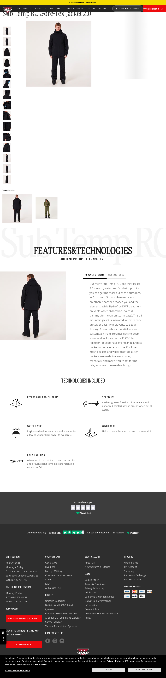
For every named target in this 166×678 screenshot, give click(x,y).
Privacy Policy (114, 661)
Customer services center (59, 575)
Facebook (47, 640)
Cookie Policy (92, 579)
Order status (131, 562)
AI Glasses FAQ (53, 587)
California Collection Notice (99, 596)
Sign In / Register (154, 8)
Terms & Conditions (95, 584)
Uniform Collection (55, 600)
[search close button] (145, 7)
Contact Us (51, 562)
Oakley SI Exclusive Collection (61, 613)
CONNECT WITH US (54, 633)
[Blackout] (17, 208)
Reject (108, 670)
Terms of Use (133, 661)
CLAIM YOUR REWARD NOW (23, 644)
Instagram (54, 640)
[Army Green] (46, 208)
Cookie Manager (39, 664)
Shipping (129, 571)
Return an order (133, 579)
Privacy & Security (94, 588)
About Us (90, 562)
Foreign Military (53, 571)
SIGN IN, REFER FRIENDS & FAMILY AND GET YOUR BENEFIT (23, 619)
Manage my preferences (17, 671)
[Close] (132, 271)
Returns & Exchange (135, 575)
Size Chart (50, 579)
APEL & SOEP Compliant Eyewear (63, 617)
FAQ (47, 583)
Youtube (61, 640)
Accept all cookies (144, 670)
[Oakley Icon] (7, 8)
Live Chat (50, 566)
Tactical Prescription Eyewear (61, 626)
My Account (130, 566)
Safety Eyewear (53, 621)
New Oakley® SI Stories (97, 566)
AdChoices (90, 592)
